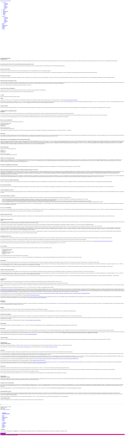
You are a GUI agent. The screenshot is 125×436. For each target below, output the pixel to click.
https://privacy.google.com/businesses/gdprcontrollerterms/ (48, 358)
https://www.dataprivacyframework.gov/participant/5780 (37, 362)
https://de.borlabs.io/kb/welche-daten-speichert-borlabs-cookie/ (103, 241)
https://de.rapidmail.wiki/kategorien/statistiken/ (34, 320)
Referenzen (4, 425)
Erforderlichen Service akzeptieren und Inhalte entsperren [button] (9, 434)
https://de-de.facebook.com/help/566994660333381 (82, 293)
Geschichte (4, 422)
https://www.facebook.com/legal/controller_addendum (8, 290)
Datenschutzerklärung (6, 413)
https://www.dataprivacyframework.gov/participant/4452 (37, 297)
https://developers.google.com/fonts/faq (24, 346)
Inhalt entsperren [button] (3, 433)
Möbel (3, 415)
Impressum (4, 412)
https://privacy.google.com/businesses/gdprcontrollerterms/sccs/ (68, 358)
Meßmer (3, 426)
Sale (3, 419)
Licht (3, 416)
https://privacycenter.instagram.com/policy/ (65, 293)
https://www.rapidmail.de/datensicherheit (30, 334)
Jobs (3, 427)
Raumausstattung (5, 417)
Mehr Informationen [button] (3, 432)
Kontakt (3, 420)
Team (3, 424)
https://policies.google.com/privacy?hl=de (50, 346)
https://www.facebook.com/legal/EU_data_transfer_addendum (49, 293)
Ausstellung (4, 423)
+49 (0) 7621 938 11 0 (6, 409)
